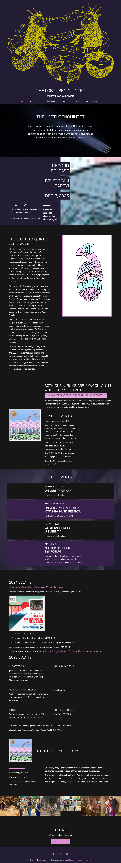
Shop (86, 101)
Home (22, 101)
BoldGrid (42, 860)
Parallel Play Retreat (50, 101)
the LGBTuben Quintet (60, 90)
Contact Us (96, 101)
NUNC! (60, 730)
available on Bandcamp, (65, 775)
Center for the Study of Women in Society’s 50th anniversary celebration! (71, 651)
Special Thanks (84, 860)
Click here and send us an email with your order (75, 395)
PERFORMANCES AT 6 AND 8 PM (60, 516)
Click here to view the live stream (25, 218)
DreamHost (68, 860)
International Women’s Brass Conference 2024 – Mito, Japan (36, 587)
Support (66, 101)
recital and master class (55, 495)
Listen (76, 101)
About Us (33, 101)
